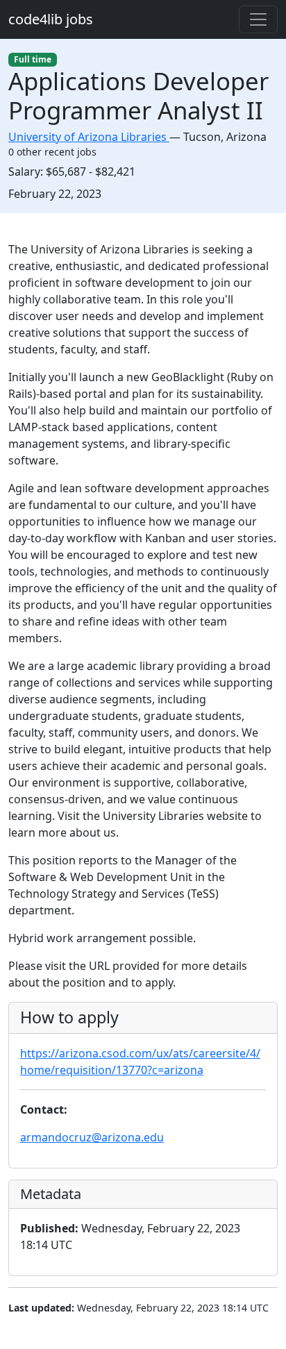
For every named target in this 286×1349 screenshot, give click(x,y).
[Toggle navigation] (258, 19)
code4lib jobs (50, 19)
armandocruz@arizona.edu (92, 1137)
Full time (32, 59)
